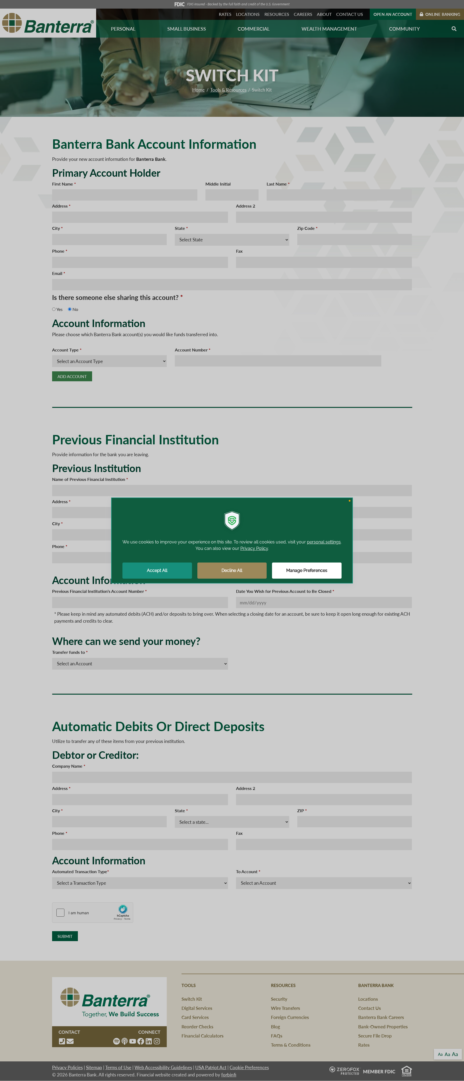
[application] (232, 540)
